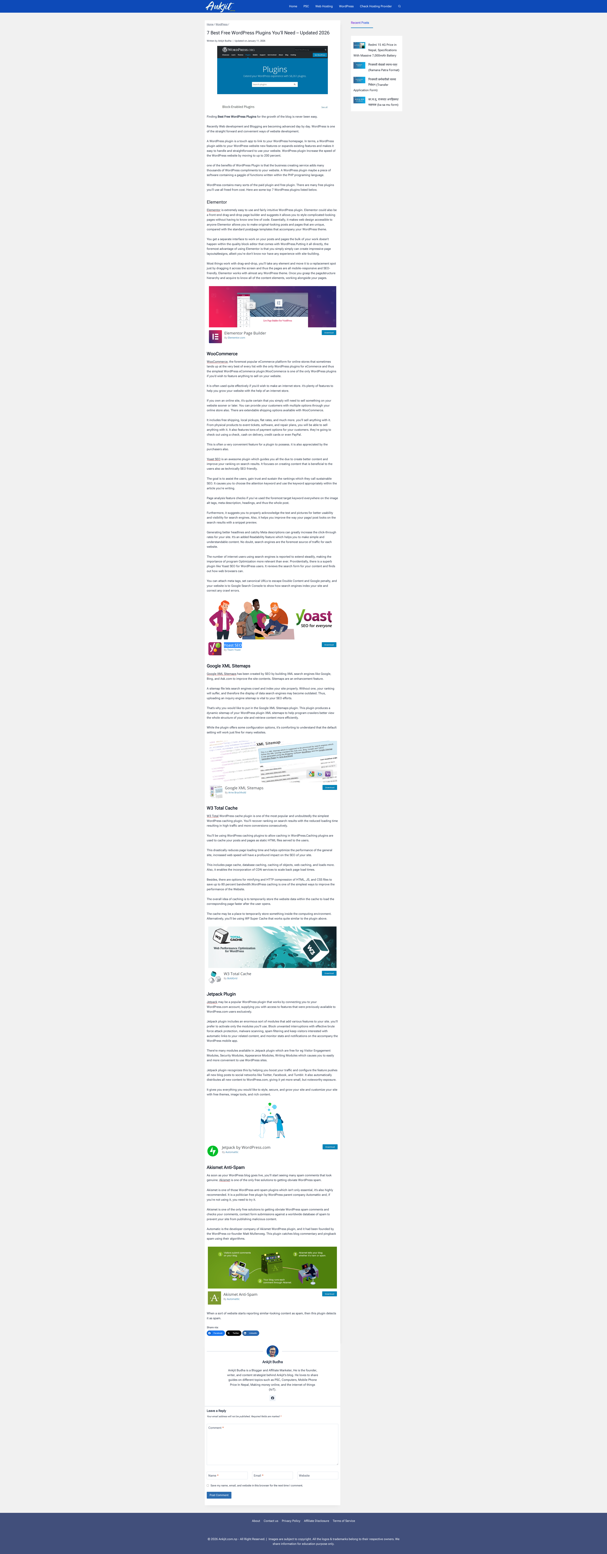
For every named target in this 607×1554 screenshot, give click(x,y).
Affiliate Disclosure (316, 1521)
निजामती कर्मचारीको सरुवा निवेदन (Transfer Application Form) (374, 85)
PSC (306, 6)
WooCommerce (217, 361)
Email (259, 1475)
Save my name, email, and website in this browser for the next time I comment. (257, 1485)
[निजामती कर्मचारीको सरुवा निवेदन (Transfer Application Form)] (359, 80)
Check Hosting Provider (376, 6)
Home (293, 6)
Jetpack (212, 1002)
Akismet (224, 1180)
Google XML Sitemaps (221, 674)
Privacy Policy (291, 1521)
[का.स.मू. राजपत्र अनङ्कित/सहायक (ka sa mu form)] (359, 100)
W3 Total (213, 816)
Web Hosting (324, 6)
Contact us (271, 1521)
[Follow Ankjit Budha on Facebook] (273, 1398)
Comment (216, 1427)
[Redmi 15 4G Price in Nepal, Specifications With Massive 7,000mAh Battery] (359, 45)
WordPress (346, 6)
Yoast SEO (214, 459)
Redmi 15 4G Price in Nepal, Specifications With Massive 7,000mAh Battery (375, 50)
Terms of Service (344, 1521)
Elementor (214, 210)
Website (304, 1475)
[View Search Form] (399, 6)
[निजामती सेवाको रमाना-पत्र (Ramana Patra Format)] (359, 65)
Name (213, 1475)
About (256, 1521)
